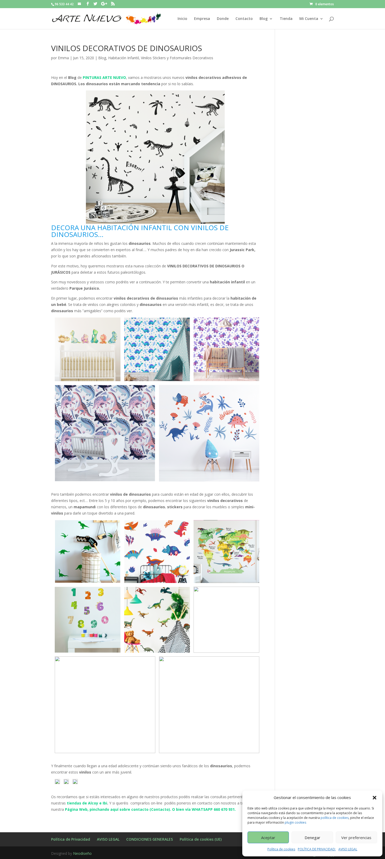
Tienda (286, 19)
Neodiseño (82, 853)
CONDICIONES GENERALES (149, 839)
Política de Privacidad (70, 839)
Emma (63, 57)
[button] (374, 797)
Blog (264, 19)
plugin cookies (295, 822)
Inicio (182, 19)
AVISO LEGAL (347, 849)
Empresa (202, 19)
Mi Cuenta (308, 19)
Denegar (312, 837)
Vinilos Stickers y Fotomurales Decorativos (177, 57)
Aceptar (268, 837)
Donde (223, 19)
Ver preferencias (356, 837)
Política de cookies (281, 849)
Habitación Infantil (123, 57)
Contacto (244, 19)
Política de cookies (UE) (201, 839)
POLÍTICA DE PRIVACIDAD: (317, 849)
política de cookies (335, 817)
